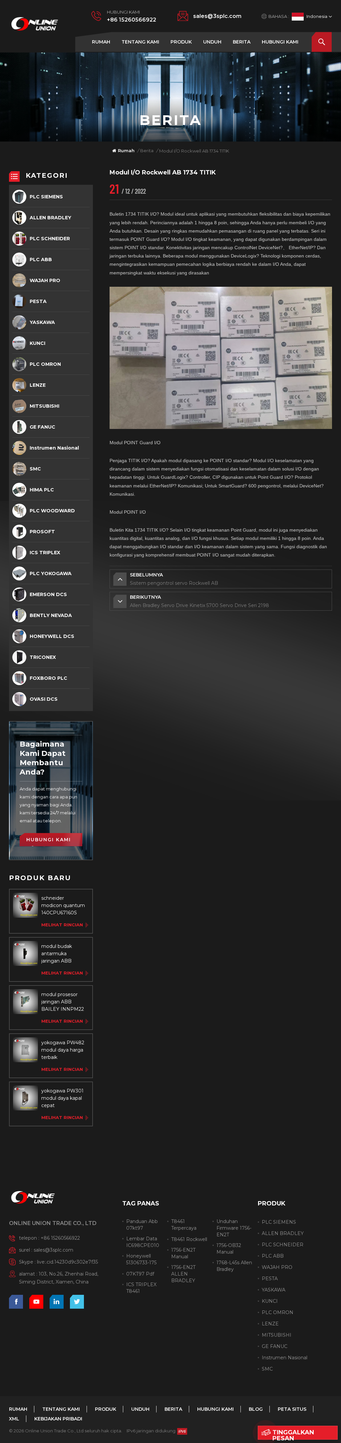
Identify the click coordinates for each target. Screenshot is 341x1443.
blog (256, 1409)
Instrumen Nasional (54, 448)
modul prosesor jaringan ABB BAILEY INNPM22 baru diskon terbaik (63, 1002)
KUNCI (37, 343)
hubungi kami (280, 42)
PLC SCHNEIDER (50, 239)
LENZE (38, 385)
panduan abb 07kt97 (142, 1224)
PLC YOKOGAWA (51, 573)
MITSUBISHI (44, 406)
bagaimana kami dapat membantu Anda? (43, 758)
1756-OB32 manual (228, 1248)
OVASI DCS (44, 699)
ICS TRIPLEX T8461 (141, 1288)
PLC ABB (41, 259)
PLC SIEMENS (46, 197)
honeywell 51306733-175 (141, 1259)
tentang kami (140, 42)
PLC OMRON (45, 364)
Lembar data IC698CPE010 (142, 1242)
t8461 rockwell (189, 1239)
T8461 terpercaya (183, 1224)
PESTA (38, 301)
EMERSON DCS (48, 594)
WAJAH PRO (45, 280)
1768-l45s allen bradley (234, 1266)
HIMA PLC (42, 490)
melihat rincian (62, 924)
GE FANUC (42, 427)
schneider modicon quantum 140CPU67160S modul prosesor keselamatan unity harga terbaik (63, 905)
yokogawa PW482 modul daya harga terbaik (62, 1050)
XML (14, 1419)
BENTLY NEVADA (51, 615)
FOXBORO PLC (48, 678)
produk (181, 42)
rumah (101, 42)
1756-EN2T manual (183, 1253)
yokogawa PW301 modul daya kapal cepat (62, 1098)
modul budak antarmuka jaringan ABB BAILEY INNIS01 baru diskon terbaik (63, 954)
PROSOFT (42, 532)
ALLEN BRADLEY (50, 218)
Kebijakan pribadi (58, 1419)
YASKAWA (42, 322)
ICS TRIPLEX (45, 553)
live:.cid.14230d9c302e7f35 (67, 1262)
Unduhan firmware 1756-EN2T (233, 1228)
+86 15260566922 (131, 20)
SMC (35, 469)
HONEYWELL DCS (52, 636)
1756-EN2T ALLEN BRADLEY (183, 1274)
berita (241, 42)
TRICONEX (43, 657)
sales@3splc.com (217, 16)
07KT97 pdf (140, 1274)
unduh (212, 42)
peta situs (292, 1409)
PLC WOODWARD (52, 511)
